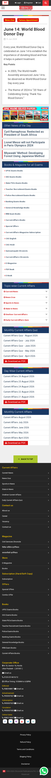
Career (4, 516)
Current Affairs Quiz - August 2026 (21, 335)
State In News (7, 489)
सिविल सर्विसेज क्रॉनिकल (10, 547)
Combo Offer (7, 595)
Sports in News (8, 484)
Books (5, 568)
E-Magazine (11, 263)
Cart (39, 3)
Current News (7, 473)
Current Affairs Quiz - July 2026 (19, 340)
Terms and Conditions (25, 749)
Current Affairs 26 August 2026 (19, 376)
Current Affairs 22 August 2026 (19, 391)
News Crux (9, 20)
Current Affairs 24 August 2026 (19, 386)
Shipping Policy (25, 757)
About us (6, 511)
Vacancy (5, 521)
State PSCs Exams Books (16, 183)
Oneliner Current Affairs (11, 495)
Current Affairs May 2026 (16, 432)
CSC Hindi (10, 245)
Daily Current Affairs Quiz (12, 500)
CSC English (10, 239)
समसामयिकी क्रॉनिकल (10, 553)
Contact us (6, 527)
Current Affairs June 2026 (16, 427)
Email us (7, 673)
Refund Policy (25, 742)
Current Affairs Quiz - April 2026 (19, 356)
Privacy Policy (25, 735)
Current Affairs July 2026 (16, 422)
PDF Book (9, 269)
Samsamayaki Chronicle (16, 251)
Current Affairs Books (15, 220)
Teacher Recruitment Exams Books (21, 189)
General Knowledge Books (17, 208)
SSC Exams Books (13, 177)
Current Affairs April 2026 (16, 437)
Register (29, 3)
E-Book (8, 276)
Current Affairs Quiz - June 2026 (20, 345)
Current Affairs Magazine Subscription (23, 232)
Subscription (7, 579)
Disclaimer (25, 764)
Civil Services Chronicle (11, 542)
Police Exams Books (10, 631)
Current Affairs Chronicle (17, 257)
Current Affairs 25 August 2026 (19, 381)
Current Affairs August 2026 (17, 417)
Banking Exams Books (15, 201)
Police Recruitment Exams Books (20, 195)
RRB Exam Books (12, 214)
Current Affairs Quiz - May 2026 (19, 351)
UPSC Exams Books (14, 171)
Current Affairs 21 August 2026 (19, 397)
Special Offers (12, 226)
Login (18, 3)
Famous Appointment (28, 20)
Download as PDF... (16, 361)
